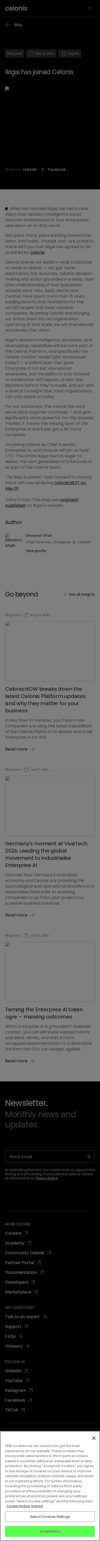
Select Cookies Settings (50, 1516)
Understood (50, 1531)
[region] (50, 1486)
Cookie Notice (18, 1506)
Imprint (37, 1506)
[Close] (93, 1438)
